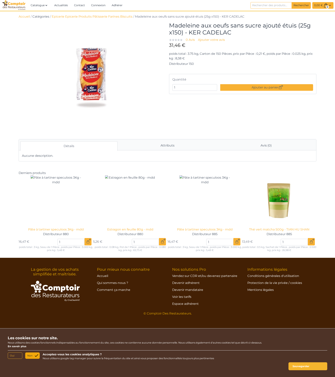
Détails (69, 146)
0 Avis (190, 40)
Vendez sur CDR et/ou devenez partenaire (204, 276)
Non (30, 355)
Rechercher (301, 5)
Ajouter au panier (265, 87)
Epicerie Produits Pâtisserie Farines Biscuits (98, 16)
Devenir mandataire (187, 290)
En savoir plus (17, 346)
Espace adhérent (185, 304)
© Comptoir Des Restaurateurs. (167, 313)
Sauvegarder (301, 366)
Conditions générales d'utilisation (273, 276)
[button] (39, 5)
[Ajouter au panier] (88, 241)
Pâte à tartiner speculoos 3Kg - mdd (56, 229)
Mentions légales (260, 290)
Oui (12, 355)
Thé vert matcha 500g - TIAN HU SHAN (279, 229)
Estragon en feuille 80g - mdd (130, 229)
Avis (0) (266, 145)
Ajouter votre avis (211, 40)
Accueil (24, 16)
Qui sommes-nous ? (112, 283)
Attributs (167, 145)
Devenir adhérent (186, 283)
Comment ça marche (113, 290)
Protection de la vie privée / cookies (274, 283)
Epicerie (58, 16)
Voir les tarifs (181, 297)
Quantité (179, 79)
